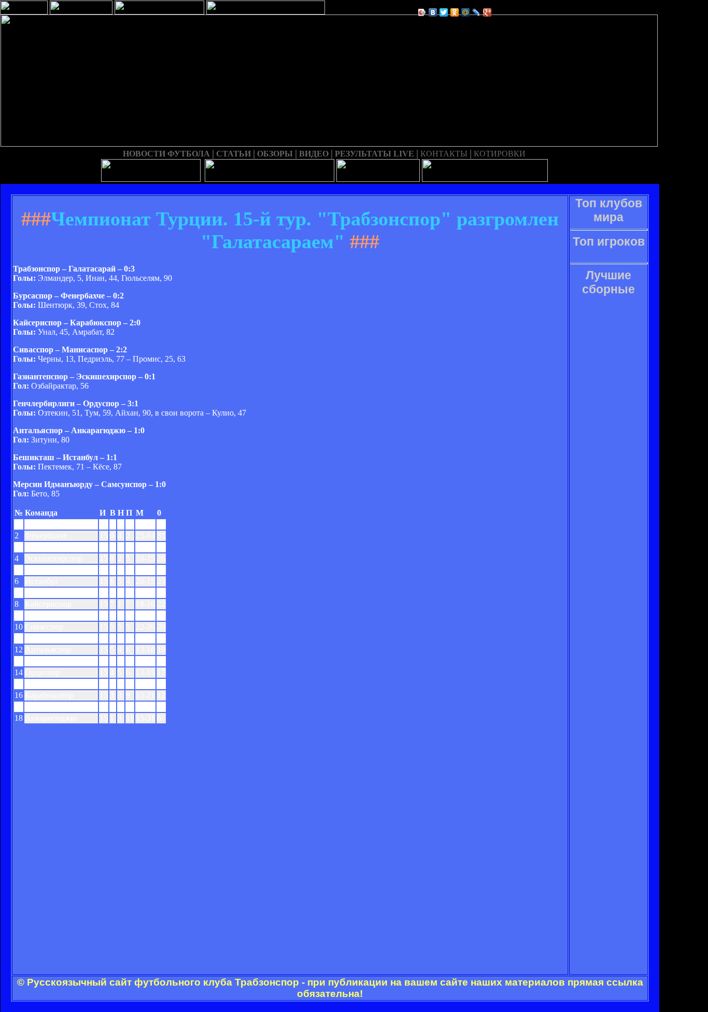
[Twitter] (443, 12)
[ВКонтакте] (433, 12)
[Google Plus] (487, 12)
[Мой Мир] (465, 12)
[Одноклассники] (454, 12)
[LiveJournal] (476, 12)
